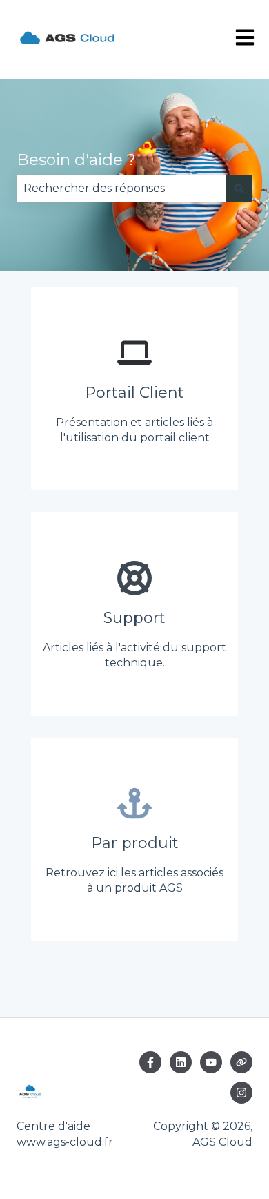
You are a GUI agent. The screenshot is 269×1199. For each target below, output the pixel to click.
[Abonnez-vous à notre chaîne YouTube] (211, 1062)
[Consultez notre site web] (241, 1062)
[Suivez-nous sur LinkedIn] (181, 1062)
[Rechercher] (239, 188)
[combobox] (121, 188)
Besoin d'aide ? (76, 159)
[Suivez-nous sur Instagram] (241, 1093)
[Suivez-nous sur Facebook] (150, 1062)
